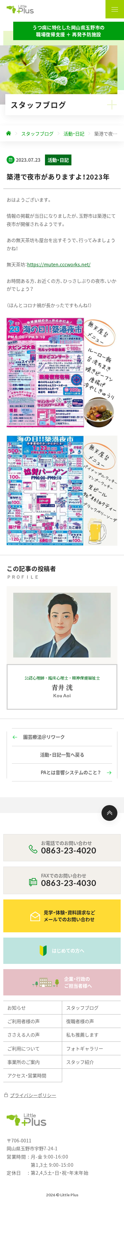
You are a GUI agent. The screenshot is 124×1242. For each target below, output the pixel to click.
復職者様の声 (80, 1021)
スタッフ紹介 (80, 1062)
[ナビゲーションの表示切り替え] (114, 9)
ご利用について (23, 1048)
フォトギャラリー (84, 1048)
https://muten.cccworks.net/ (59, 264)
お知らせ (16, 1007)
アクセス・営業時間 (26, 1075)
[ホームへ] (8, 133)
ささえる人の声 (23, 1034)
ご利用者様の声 (23, 1021)
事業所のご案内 (23, 1062)
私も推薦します (82, 1034)
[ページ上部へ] (109, 813)
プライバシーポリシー (33, 1095)
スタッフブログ (82, 1007)
